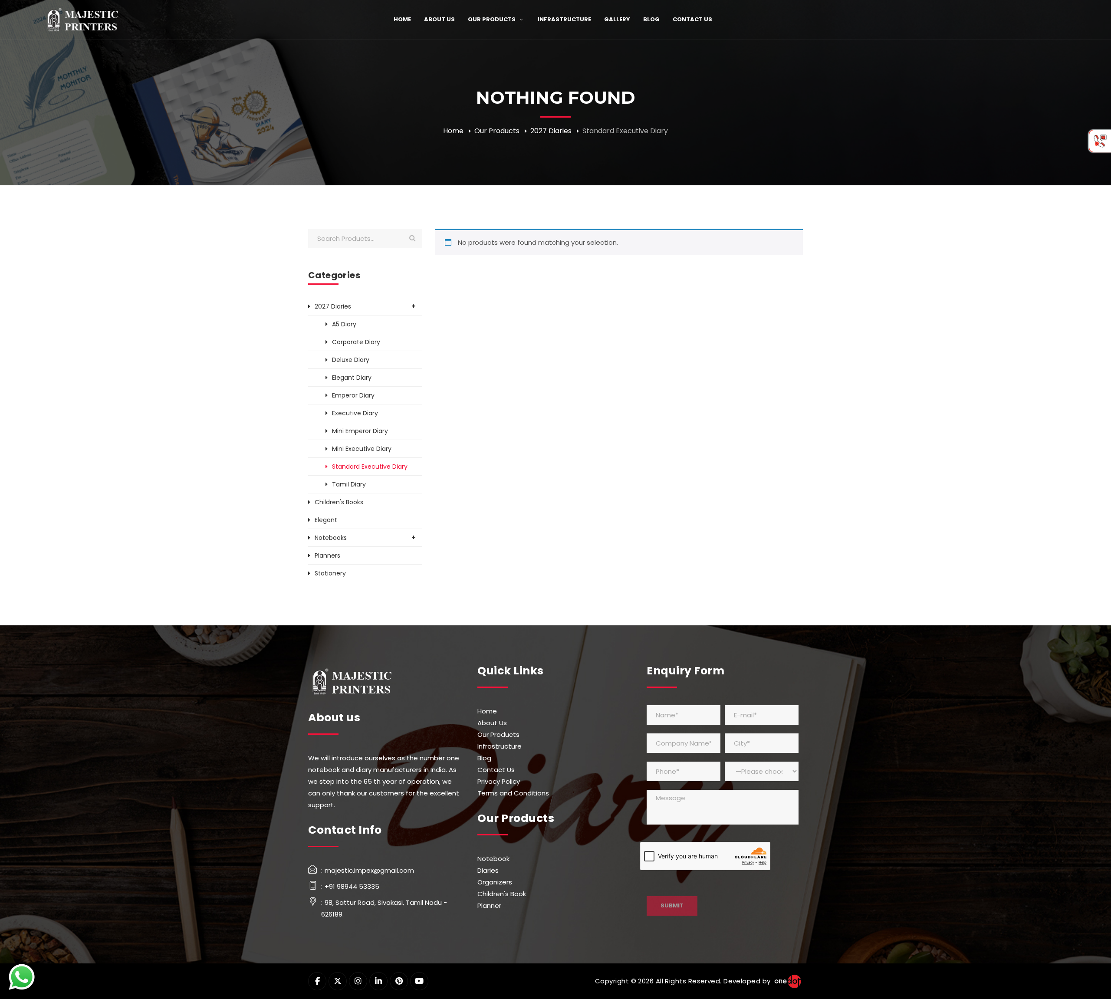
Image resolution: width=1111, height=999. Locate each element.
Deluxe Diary (350, 359)
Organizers (494, 882)
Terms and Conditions (513, 793)
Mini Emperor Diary (360, 431)
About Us (492, 722)
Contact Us (496, 769)
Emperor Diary (353, 395)
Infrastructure (499, 746)
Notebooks (331, 537)
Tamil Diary (349, 484)
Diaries (488, 870)
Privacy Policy (498, 781)
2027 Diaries (551, 131)
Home (453, 131)
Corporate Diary (356, 342)
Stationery (330, 573)
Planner (489, 905)
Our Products (496, 131)
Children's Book (501, 893)
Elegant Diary (351, 377)
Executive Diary (355, 413)
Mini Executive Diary (361, 448)
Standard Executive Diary (370, 466)
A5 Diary (344, 324)
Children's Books (339, 502)
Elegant (326, 520)
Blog (484, 757)
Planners (327, 555)
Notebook (493, 858)
